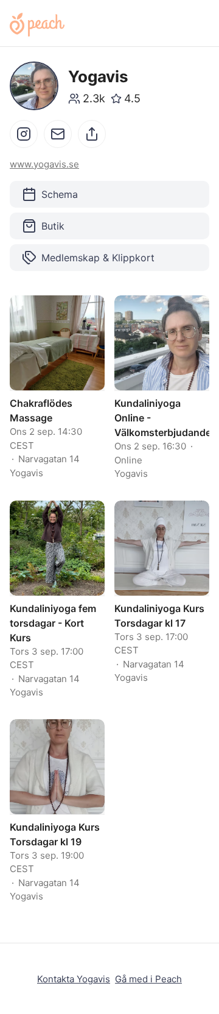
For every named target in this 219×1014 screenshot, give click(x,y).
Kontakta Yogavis (73, 979)
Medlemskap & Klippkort (98, 258)
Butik (52, 226)
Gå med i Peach (148, 979)
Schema (59, 194)
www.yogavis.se (44, 164)
